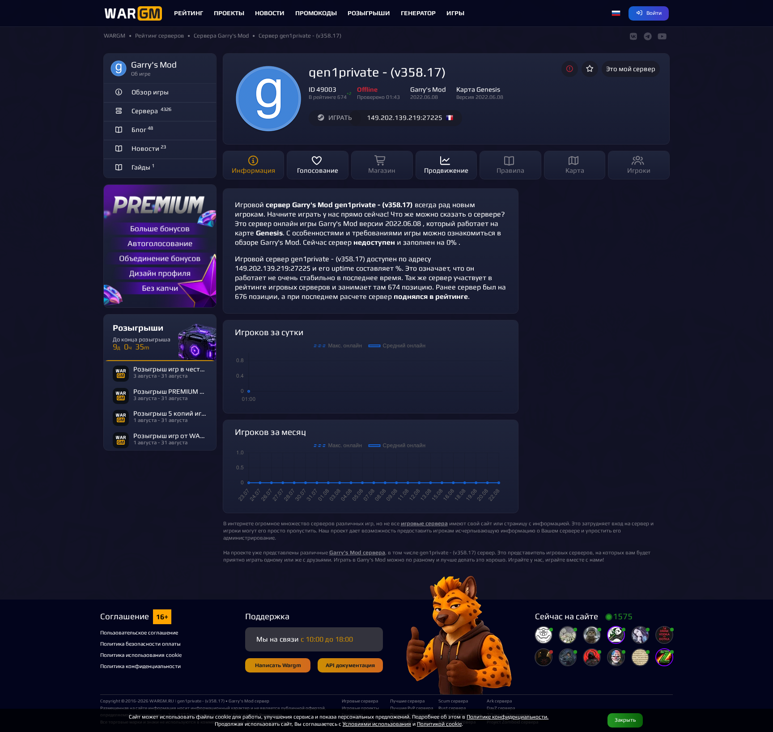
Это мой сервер (630, 68)
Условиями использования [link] (377, 723)
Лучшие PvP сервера (410, 708)
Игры (455, 13)
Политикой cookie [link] (439, 723)
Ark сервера (499, 700)
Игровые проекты (360, 708)
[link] (357, 552)
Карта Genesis (478, 89)
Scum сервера (453, 700)
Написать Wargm (278, 665)
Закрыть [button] (625, 719)
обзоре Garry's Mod (267, 242)
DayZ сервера (501, 708)
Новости (270, 13)
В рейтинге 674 (328, 97)
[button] (616, 13)
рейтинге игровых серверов (282, 287)
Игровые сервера (360, 700)
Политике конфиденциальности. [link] (507, 716)
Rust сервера (452, 708)
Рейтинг (188, 13)
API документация (350, 665)
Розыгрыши (369, 13)
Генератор (418, 13)
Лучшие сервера (407, 700)
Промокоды (316, 13)
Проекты (229, 13)
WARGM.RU (161, 700)
